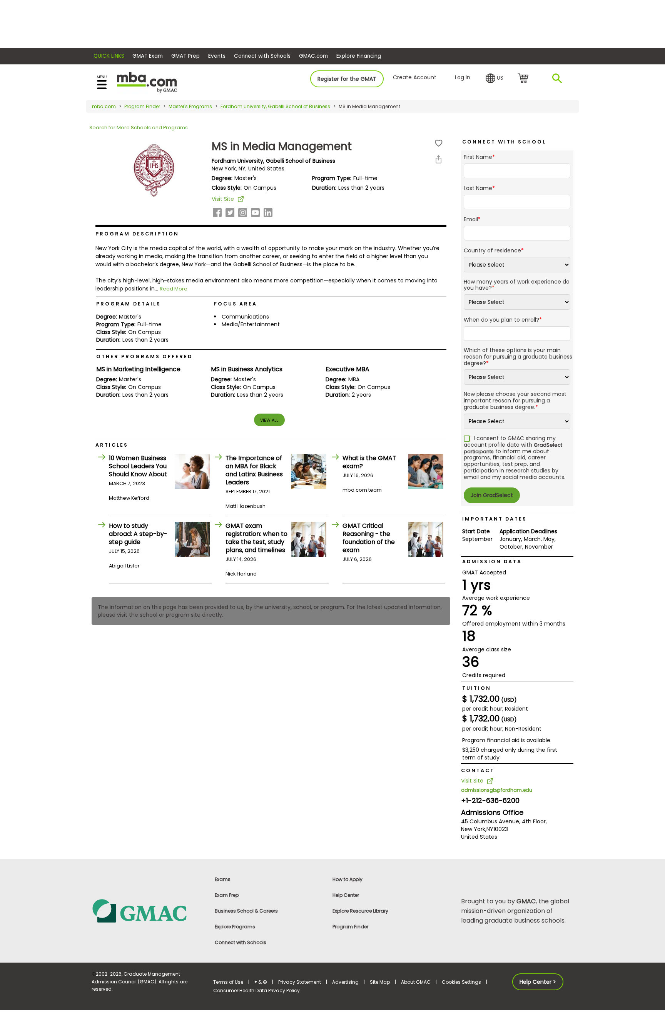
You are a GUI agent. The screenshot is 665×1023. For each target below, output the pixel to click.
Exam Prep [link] (227, 895)
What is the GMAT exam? (369, 462)
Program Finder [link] (350, 926)
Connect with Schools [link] (240, 942)
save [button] (439, 143)
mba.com (104, 106)
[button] (494, 78)
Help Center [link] (345, 895)
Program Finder (142, 106)
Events (217, 56)
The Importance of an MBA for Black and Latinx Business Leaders (254, 470)
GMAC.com (313, 56)
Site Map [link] (380, 982)
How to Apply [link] (347, 879)
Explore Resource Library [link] (360, 911)
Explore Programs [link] (235, 926)
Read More (173, 288)
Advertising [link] (345, 982)
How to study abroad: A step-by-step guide (138, 533)
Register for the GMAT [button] (346, 79)
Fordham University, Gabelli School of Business (275, 106)
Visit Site (223, 199)
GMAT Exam (147, 56)
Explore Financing (358, 56)
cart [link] (524, 78)
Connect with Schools (262, 56)
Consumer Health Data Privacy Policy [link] (256, 990)
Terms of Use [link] (228, 982)
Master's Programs (190, 106)
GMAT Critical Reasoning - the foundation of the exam (369, 537)
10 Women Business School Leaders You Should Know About (138, 466)
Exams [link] (223, 879)
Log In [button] (462, 77)
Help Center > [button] (538, 982)
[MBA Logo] (147, 81)
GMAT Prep (185, 56)
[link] (148, 910)
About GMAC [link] (416, 982)
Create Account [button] (414, 77)
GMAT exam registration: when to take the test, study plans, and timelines (256, 537)
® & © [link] (260, 982)
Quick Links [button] (109, 56)
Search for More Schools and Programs (138, 127)
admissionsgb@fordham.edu (496, 790)
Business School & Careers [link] (246, 911)
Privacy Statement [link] (299, 982)
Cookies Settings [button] (461, 982)
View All (269, 420)
